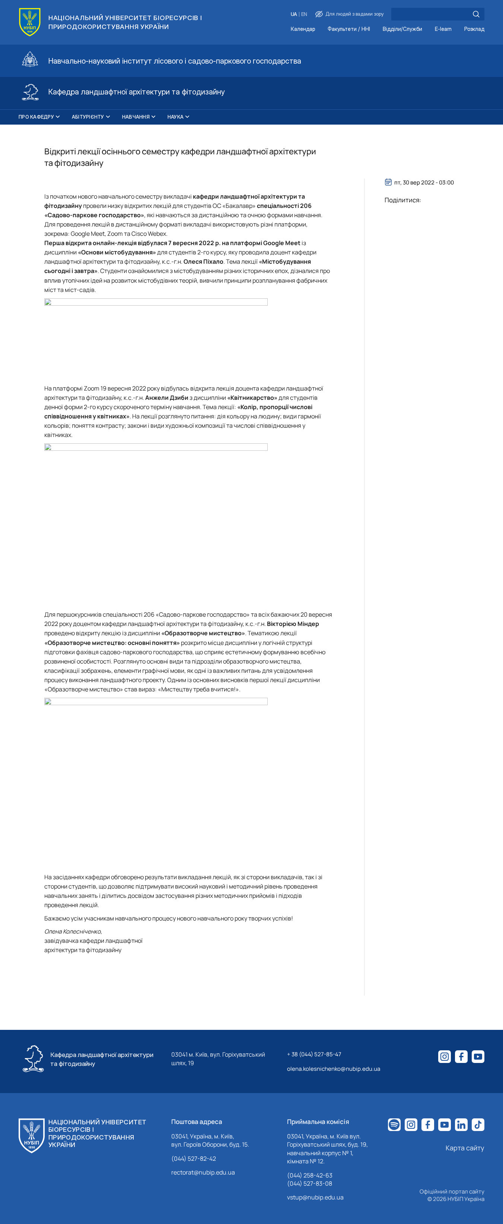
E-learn (443, 29)
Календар (303, 29)
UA (294, 14)
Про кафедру (36, 117)
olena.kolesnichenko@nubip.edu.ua (333, 1069)
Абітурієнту (88, 117)
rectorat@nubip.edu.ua (203, 1172)
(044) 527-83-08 (309, 1183)
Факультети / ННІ (349, 29)
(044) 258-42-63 (309, 1175)
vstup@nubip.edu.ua (315, 1197)
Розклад (474, 29)
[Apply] (476, 14)
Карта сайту (465, 1147)
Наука (176, 117)
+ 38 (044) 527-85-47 (314, 1054)
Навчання (136, 117)
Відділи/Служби (402, 29)
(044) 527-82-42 (193, 1158)
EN (304, 14)
